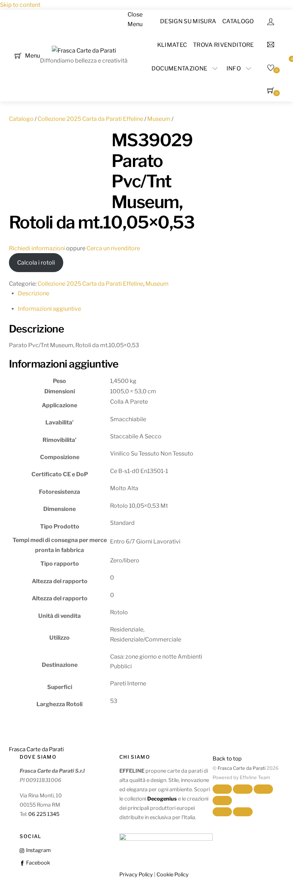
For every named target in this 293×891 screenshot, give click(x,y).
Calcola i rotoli (36, 262)
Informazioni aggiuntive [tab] (49, 308)
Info (234, 68)
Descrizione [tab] (33, 293)
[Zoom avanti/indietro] (222, 789)
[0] (18, 55)
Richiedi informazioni (37, 248)
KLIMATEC (172, 44)
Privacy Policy (136, 874)
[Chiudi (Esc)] (222, 800)
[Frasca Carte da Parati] (84, 50)
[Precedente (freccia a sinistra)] (222, 812)
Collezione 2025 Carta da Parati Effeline (90, 118)
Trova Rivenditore (223, 44)
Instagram (37, 850)
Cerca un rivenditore (113, 248)
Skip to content (20, 4)
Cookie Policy (173, 874)
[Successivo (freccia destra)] (242, 812)
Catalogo (238, 21)
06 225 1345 (43, 814)
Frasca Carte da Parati (241, 768)
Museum (158, 118)
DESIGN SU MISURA (188, 21)
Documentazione (179, 68)
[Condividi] (263, 789)
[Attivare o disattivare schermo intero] (242, 789)
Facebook (37, 863)
